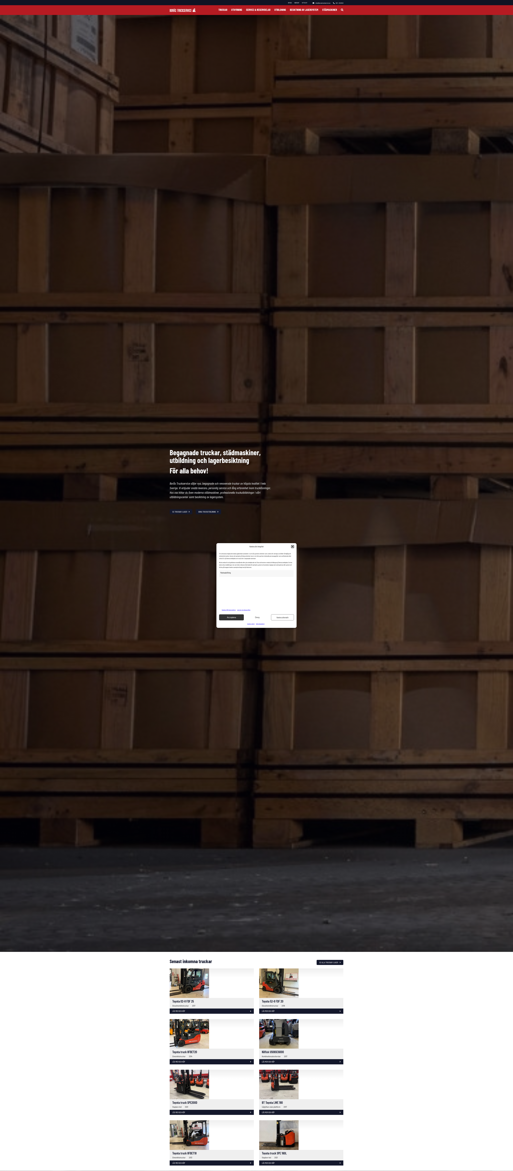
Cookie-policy (251, 624)
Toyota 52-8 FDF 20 (272, 1035)
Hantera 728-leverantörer (229, 610)
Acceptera (231, 617)
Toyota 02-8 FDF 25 (183, 1035)
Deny (257, 617)
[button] (292, 546)
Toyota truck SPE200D (184, 1143)
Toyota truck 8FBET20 (184, 1119)
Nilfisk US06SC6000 (273, 1059)
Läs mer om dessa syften (243, 610)
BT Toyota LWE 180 (272, 1143)
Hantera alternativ (283, 617)
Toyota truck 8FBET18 (184, 1167)
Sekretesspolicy (260, 624)
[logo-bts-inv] (183, 9)
